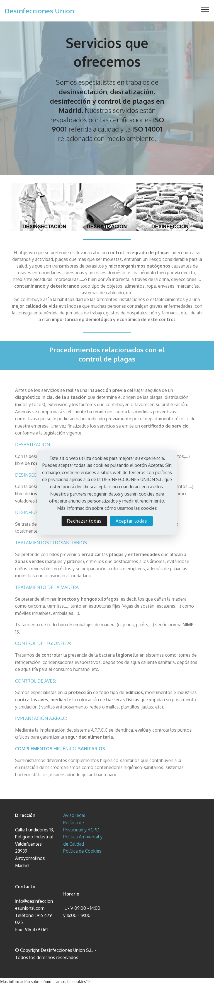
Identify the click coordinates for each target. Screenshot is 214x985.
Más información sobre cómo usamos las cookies (107, 508)
